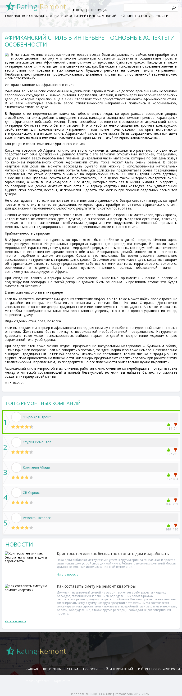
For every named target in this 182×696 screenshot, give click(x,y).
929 (168, 529)
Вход (80, 10)
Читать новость (67, 574)
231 (175, 454)
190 (175, 529)
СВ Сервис (31, 492)
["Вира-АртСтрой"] (16, 417)
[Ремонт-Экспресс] (16, 518)
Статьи (52, 15)
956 (168, 504)
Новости (69, 15)
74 (175, 429)
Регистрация (98, 10)
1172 (168, 479)
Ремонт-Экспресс (37, 518)
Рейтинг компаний (98, 15)
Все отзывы (33, 15)
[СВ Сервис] (16, 492)
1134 (168, 429)
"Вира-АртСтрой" (37, 417)
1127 (168, 454)
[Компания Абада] (16, 467)
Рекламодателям (37, 681)
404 (175, 479)
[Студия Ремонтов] (16, 442)
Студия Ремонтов (37, 442)
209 (175, 504)
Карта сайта (62, 681)
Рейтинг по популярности (143, 15)
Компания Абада (36, 467)
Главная (12, 15)
